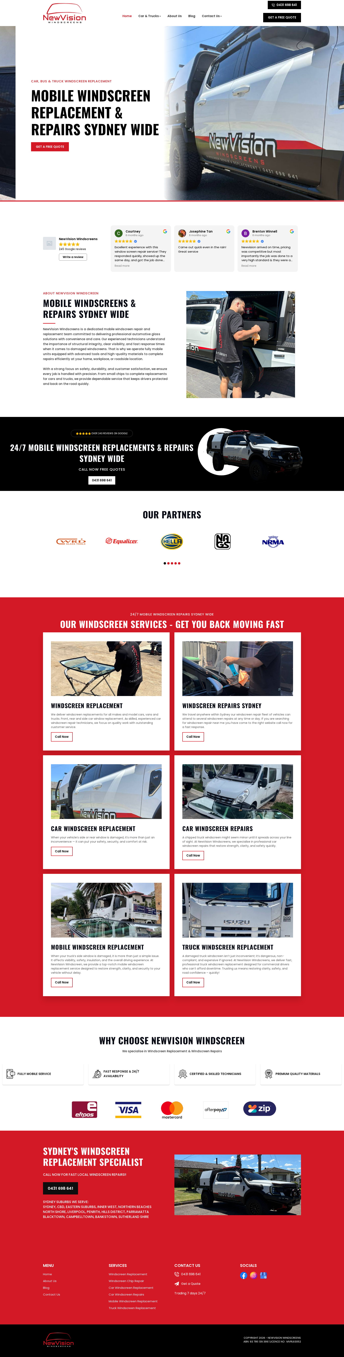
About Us (174, 16)
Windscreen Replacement (128, 1274)
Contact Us (211, 16)
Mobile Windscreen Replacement (133, 1301)
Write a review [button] (73, 257)
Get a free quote (282, 17)
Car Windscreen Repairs (126, 1294)
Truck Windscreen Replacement (132, 1308)
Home (127, 16)
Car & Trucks (148, 16)
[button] (165, 563)
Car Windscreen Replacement (131, 1288)
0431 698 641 (287, 5)
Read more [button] (122, 266)
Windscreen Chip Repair (126, 1281)
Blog (191, 16)
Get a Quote (190, 1283)
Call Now (62, 737)
